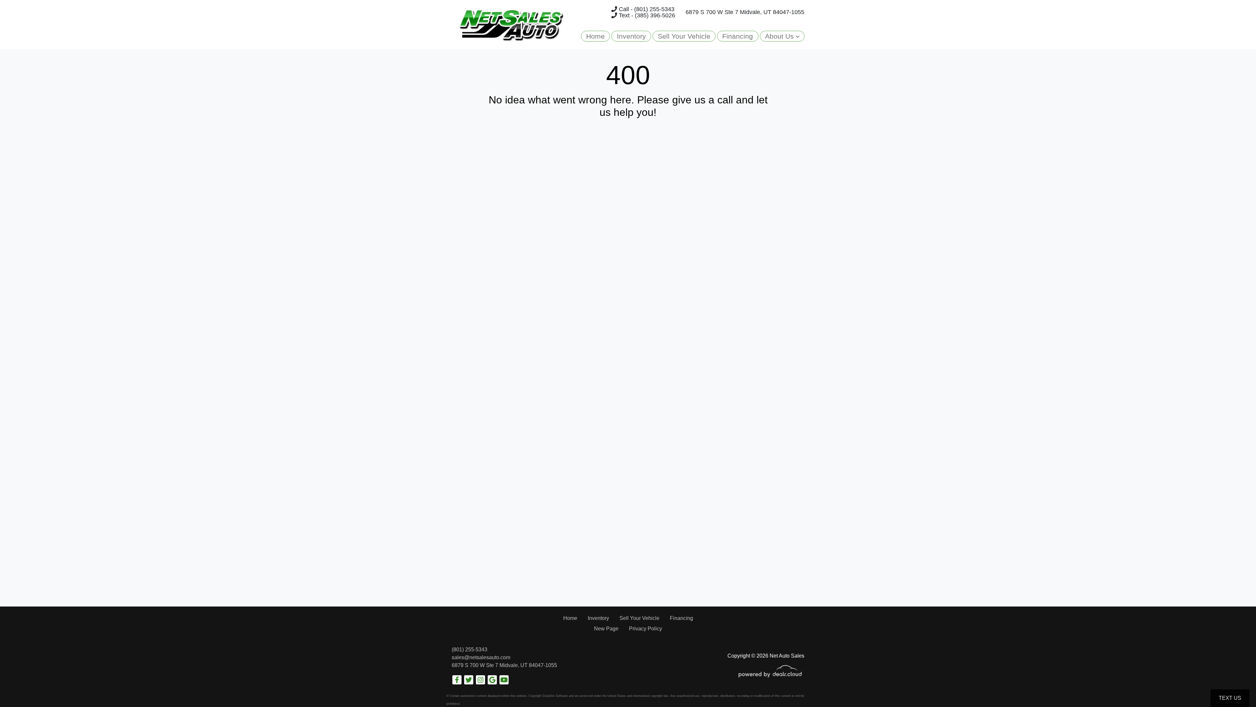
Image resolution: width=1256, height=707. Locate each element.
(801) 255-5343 (469, 649)
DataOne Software (555, 696)
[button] (782, 36)
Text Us (1230, 698)
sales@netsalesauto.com (481, 657)
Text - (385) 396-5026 (646, 15)
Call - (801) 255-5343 (645, 9)
